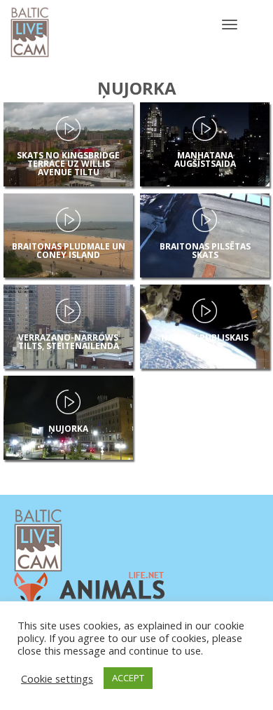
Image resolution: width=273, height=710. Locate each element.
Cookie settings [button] (57, 678)
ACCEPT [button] (128, 677)
